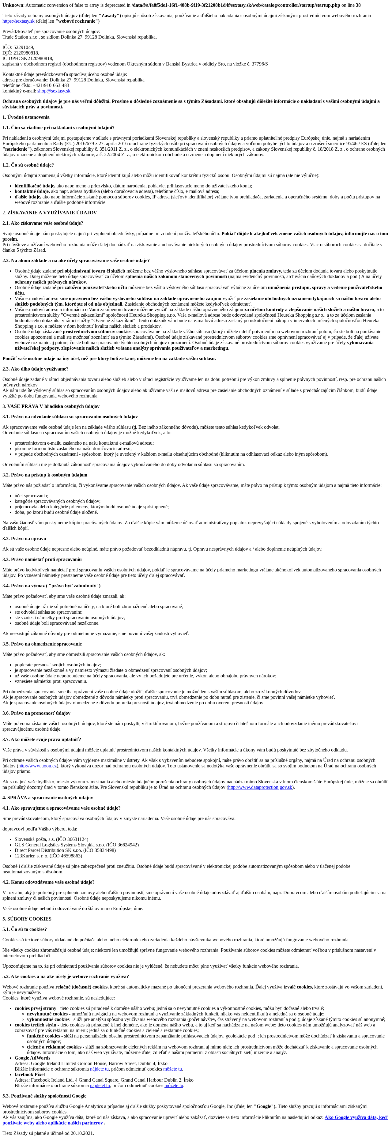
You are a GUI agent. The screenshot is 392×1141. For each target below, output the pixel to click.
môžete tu (172, 1068)
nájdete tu (99, 1068)
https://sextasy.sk (18, 21)
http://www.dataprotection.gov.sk (260, 787)
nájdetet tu (100, 1085)
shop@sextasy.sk (53, 90)
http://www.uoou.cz (37, 765)
